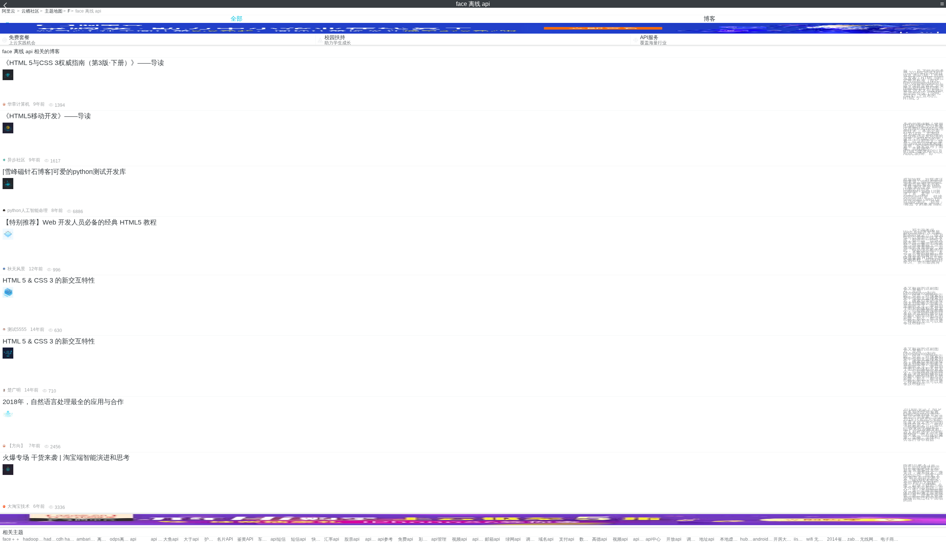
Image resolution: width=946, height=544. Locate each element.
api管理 (438, 539)
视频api (459, 539)
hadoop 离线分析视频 (50, 539)
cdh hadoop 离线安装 (66, 539)
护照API (210, 539)
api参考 (385, 539)
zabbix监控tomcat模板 (853, 539)
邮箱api (492, 539)
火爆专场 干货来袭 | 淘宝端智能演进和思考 (66, 457)
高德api (599, 539)
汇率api (331, 539)
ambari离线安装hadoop (86, 539)
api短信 (278, 539)
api (133, 539)
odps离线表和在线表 (120, 539)
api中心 (478, 539)
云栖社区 (30, 11)
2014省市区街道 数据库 (837, 539)
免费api (405, 539)
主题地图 (53, 11)
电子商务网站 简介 (891, 539)
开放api (673, 539)
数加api (585, 539)
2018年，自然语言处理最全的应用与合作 (63, 402)
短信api (298, 539)
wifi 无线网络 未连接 (816, 539)
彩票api (425, 539)
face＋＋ (11, 539)
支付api (566, 539)
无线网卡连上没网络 (870, 539)
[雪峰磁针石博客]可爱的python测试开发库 (64, 171)
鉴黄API (245, 539)
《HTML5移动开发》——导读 (47, 116)
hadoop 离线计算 (33, 539)
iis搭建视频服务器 (800, 539)
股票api (352, 539)
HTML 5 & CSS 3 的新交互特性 (49, 280)
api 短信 (157, 539)
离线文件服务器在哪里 (103, 539)
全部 (236, 19)
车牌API (264, 539)
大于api (191, 539)
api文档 (371, 539)
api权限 (639, 539)
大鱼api (170, 539)
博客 (709, 19)
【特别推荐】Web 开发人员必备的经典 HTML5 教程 (80, 222)
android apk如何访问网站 (763, 539)
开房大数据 (783, 539)
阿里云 (8, 11)
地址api (706, 539)
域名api (546, 539)
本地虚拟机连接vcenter (730, 539)
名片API (225, 539)
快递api (318, 539)
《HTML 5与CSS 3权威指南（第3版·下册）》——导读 (83, 62)
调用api (532, 539)
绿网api (513, 539)
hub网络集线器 (746, 539)
